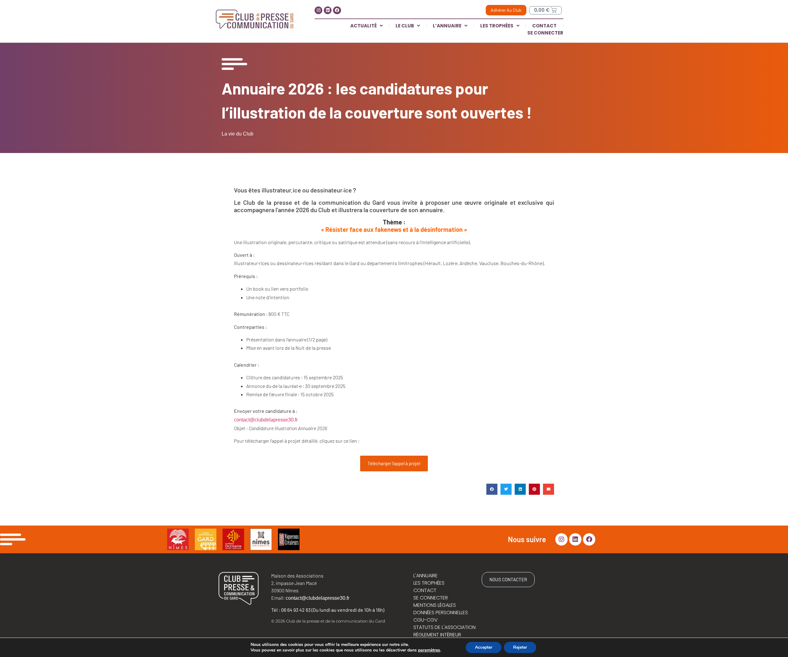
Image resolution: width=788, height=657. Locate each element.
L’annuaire (447, 25)
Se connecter (545, 33)
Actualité (363, 25)
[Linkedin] (328, 10)
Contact (544, 25)
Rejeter (520, 647)
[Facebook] (337, 10)
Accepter (483, 647)
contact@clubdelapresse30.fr (266, 419)
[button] (491, 489)
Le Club (405, 25)
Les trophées (496, 25)
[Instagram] (318, 10)
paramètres (429, 650)
